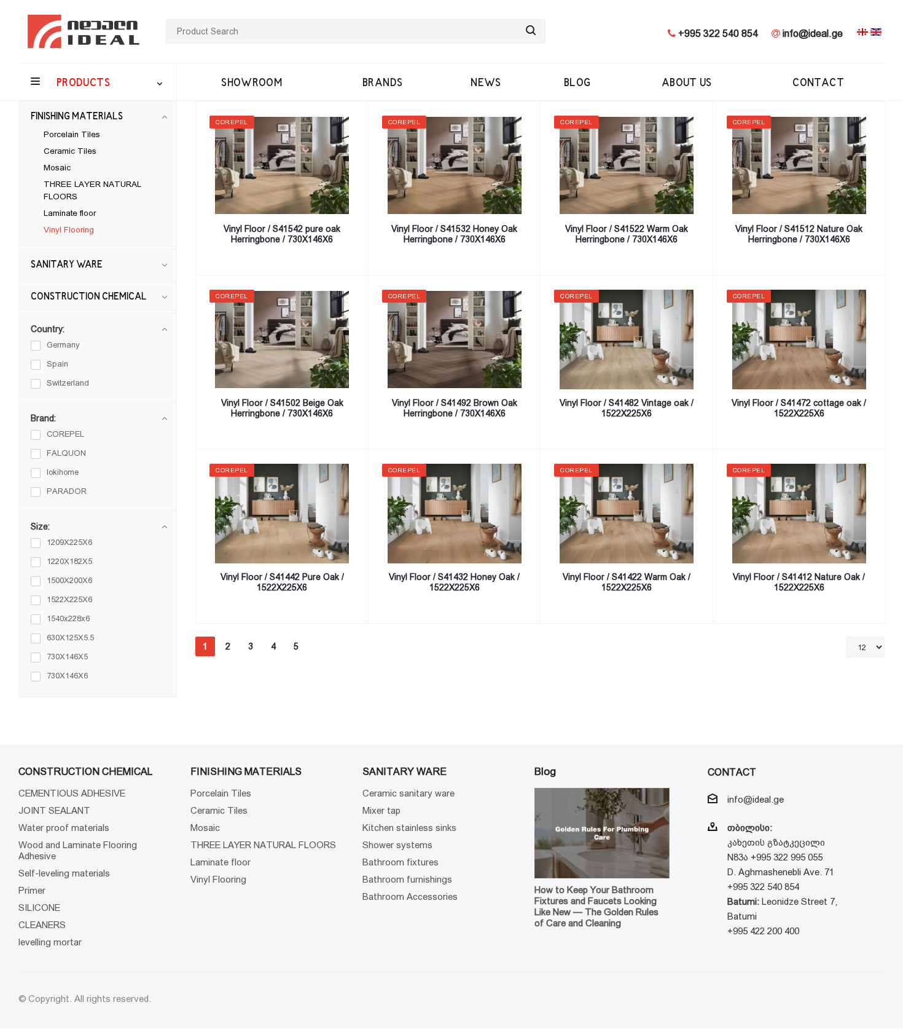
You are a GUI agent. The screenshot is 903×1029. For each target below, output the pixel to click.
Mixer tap (381, 810)
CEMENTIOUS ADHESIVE (71, 793)
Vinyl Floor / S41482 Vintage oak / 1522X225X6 (627, 408)
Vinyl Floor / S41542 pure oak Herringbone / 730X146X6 (282, 234)
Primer (31, 890)
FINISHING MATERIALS (77, 116)
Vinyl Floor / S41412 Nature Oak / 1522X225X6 (799, 582)
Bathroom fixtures (400, 862)
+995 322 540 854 (717, 33)
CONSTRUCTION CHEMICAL (89, 297)
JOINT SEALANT (54, 810)
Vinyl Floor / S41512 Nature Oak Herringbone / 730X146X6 (798, 234)
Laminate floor (70, 213)
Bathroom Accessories (410, 896)
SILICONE (39, 907)
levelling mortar (50, 942)
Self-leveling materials (64, 873)
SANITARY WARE (67, 265)
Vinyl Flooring (69, 229)
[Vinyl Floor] (282, 165)
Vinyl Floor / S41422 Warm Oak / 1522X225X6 (626, 582)
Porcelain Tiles (72, 134)
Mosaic (57, 167)
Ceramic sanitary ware (408, 793)
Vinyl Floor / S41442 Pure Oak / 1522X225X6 (282, 582)
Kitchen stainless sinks (409, 827)
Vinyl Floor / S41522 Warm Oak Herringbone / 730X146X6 (626, 234)
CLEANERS (42, 925)
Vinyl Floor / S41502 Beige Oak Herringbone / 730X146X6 (282, 408)
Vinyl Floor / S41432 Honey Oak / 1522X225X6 (454, 582)
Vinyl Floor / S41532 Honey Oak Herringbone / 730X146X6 (454, 234)
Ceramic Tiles (70, 151)
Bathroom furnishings (407, 879)
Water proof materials (63, 827)
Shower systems (397, 845)
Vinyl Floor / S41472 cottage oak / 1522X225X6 (799, 408)
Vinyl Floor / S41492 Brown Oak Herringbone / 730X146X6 (454, 408)
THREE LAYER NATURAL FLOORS (263, 845)
